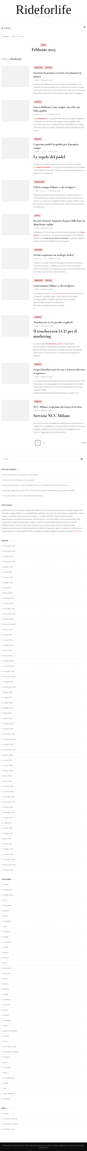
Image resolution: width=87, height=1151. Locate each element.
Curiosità (6, 932)
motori (5, 1010)
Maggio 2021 (8, 833)
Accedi (5, 1114)
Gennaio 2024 (8, 666)
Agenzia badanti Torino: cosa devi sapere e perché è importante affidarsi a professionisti (35, 485)
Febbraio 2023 (8, 724)
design (5, 937)
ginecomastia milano (61, 293)
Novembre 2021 (9, 802)
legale (5, 984)
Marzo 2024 (7, 656)
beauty (5, 916)
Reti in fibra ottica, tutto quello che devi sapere (20, 475)
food (37, 215)
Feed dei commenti (10, 1124)
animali (5, 885)
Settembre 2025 (9, 562)
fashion (38, 250)
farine (36, 235)
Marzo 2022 (7, 781)
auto (5, 900)
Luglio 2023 (7, 697)
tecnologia (7, 1067)
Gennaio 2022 (8, 792)
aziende (6, 911)
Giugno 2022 (8, 765)
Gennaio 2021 (8, 854)
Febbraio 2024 (8, 661)
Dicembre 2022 (9, 734)
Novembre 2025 (9, 551)
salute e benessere (10, 1031)
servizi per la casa (9, 1047)
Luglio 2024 (7, 635)
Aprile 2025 (7, 588)
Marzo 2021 (7, 844)
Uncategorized (8, 1078)
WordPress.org (8, 1129)
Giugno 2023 (8, 703)
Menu (7, 28)
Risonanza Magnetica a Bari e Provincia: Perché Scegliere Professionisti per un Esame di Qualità (38, 490)
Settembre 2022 (9, 750)
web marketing (9, 1094)
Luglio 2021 (7, 823)
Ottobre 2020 (8, 870)
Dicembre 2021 (9, 797)
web (4, 1088)
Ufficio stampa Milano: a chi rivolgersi (54, 187)
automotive (7, 905)
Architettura (7, 890)
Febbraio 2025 (8, 598)
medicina (38, 67)
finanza (6, 958)
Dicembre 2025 (9, 546)
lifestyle (6, 989)
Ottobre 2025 (8, 556)
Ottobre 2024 (8, 619)
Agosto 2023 (8, 692)
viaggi (5, 1083)
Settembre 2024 (9, 624)
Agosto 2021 (8, 818)
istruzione (7, 973)
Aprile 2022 (7, 776)
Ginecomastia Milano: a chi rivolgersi (53, 285)
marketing (39, 182)
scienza (6, 1036)
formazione (7, 968)
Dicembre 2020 (9, 859)
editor (37, 80)
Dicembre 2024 (9, 609)
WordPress (43, 1148)
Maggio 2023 (8, 708)
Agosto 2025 (8, 567)
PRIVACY (78, 531)
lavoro (5, 979)
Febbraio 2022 (8, 786)
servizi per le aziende (11, 1052)
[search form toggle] (84, 27)
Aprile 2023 (7, 713)
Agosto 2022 (8, 755)
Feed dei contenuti (10, 1119)
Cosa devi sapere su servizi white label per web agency (23, 496)
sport (5, 1062)
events (5, 947)
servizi (38, 102)
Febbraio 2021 (8, 849)
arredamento (8, 895)
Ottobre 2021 (8, 807)
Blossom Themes (67, 1146)
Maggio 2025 (8, 582)
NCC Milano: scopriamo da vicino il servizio (57, 406)
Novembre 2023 (9, 677)
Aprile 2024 (7, 650)
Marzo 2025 (7, 593)
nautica (6, 1015)
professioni (7, 1020)
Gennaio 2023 (8, 729)
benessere (7, 921)
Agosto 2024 (8, 630)
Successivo (82, 442)
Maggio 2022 (8, 771)
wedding (6, 1099)
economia (7, 942)
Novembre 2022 (9, 739)
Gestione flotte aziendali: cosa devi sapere (18, 480)
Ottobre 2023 (8, 682)
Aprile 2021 (7, 839)
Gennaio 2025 (8, 603)
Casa (5, 926)
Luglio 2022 (7, 760)
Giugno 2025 (8, 577)
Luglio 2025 (7, 572)
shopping (6, 1057)
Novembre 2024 (9, 614)
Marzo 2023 (7, 718)
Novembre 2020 (9, 865)
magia (5, 994)
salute (49, 67)
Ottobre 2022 (8, 745)
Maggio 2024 (8, 645)
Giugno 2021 (8, 828)
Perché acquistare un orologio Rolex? (53, 255)
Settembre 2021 (9, 812)
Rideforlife (43, 9)
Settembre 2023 (9, 687)
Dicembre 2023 (9, 671)
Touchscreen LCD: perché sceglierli (53, 322)
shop (82, 232)
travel (5, 1073)
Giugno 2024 (8, 640)
